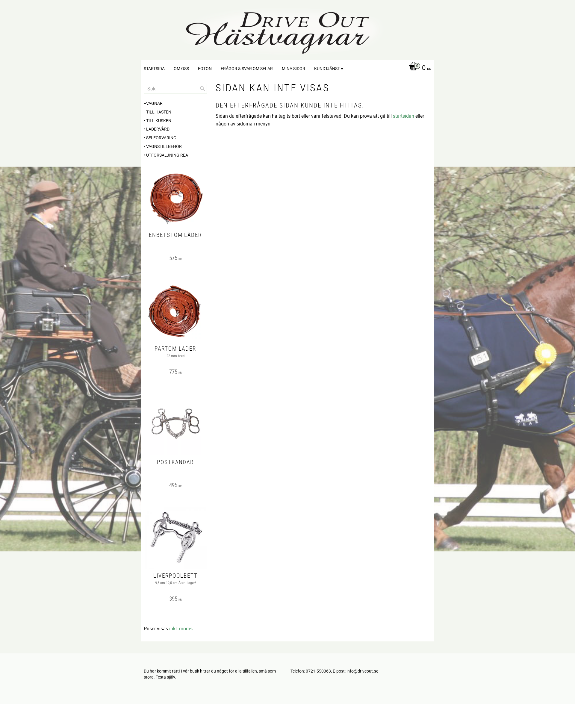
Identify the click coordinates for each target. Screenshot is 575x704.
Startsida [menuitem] (154, 68)
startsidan (403, 116)
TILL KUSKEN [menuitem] (158, 120)
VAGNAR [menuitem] (154, 103)
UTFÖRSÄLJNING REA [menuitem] (167, 155)
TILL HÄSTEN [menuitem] (158, 112)
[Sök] (202, 88)
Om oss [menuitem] (181, 68)
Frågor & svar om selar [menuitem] (247, 68)
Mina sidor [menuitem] (293, 68)
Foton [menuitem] (205, 68)
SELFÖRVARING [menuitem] (161, 137)
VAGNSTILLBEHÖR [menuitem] (164, 146)
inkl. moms (181, 628)
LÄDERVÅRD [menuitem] (158, 129)
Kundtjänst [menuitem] (327, 68)
